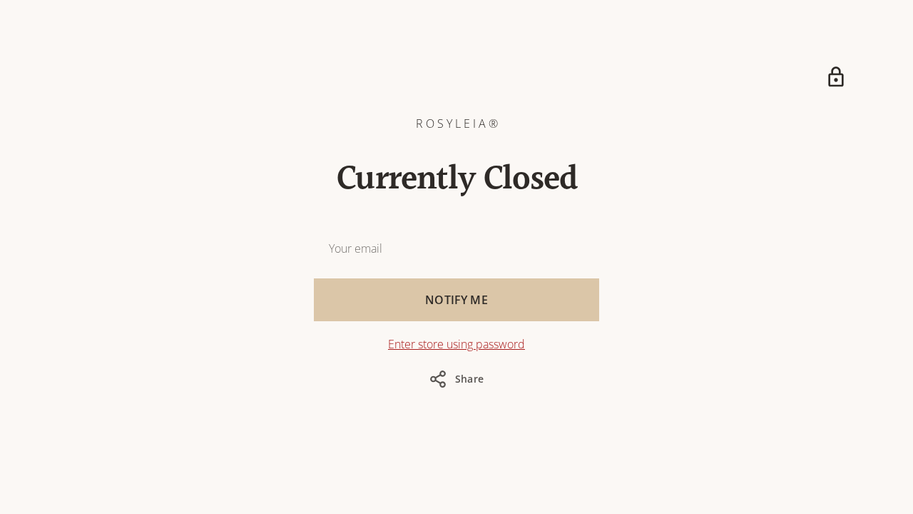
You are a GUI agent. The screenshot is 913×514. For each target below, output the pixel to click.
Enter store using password (456, 344)
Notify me (456, 300)
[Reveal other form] (836, 77)
